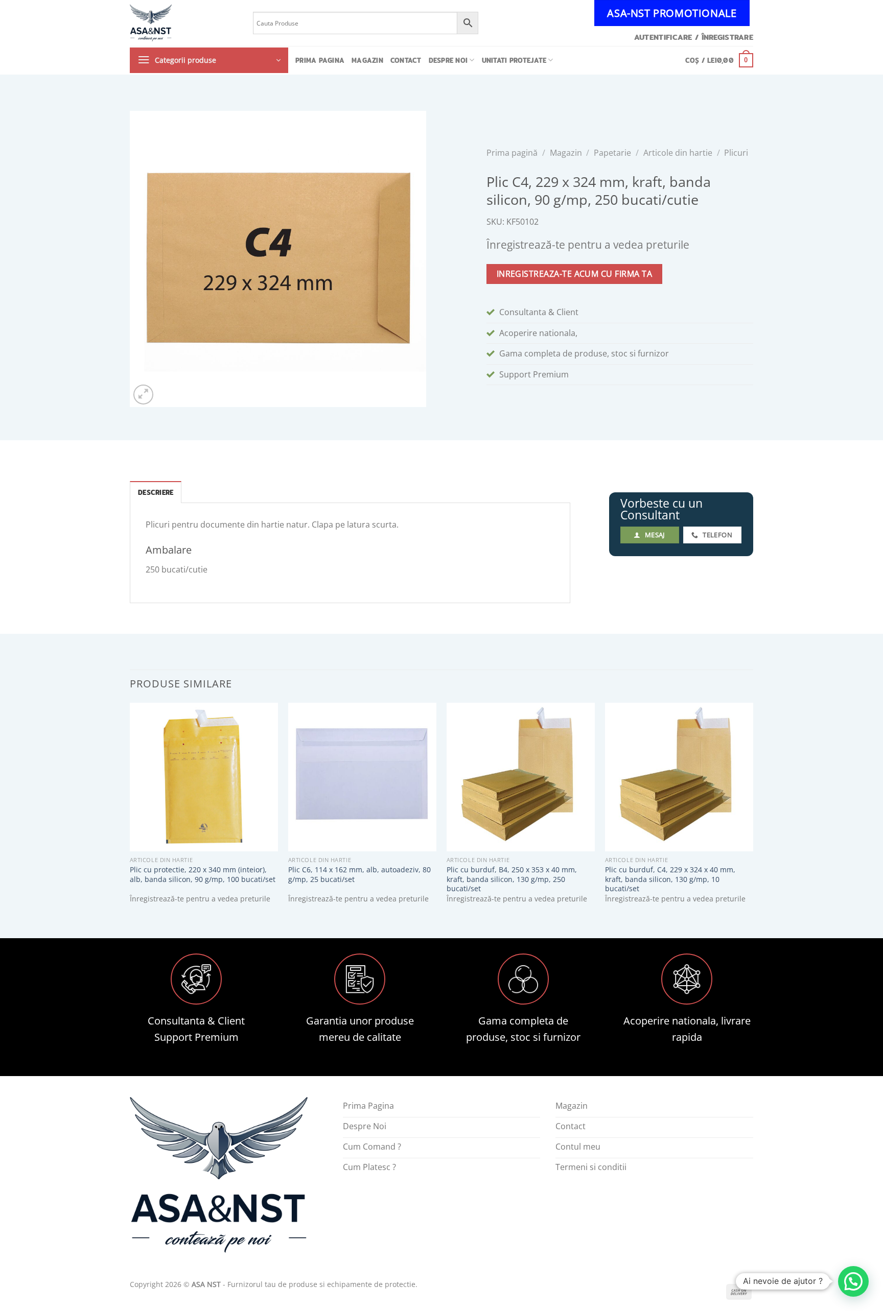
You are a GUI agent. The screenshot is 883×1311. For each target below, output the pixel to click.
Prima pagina (319, 60)
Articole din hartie (677, 152)
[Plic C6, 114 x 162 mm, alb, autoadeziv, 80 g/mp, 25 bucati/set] (362, 777)
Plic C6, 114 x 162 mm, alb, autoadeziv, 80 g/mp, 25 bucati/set (359, 874)
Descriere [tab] (155, 492)
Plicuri (736, 152)
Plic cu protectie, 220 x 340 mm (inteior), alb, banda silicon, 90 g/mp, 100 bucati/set (202, 874)
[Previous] (130, 812)
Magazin (367, 60)
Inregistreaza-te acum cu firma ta (574, 273)
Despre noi (448, 60)
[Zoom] (143, 394)
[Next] (752, 812)
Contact (406, 60)
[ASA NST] (184, 23)
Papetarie (612, 152)
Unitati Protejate (514, 60)
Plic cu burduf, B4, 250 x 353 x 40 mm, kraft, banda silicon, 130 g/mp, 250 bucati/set (512, 879)
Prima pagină (512, 152)
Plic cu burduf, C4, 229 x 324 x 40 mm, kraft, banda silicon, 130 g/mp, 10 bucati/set (670, 879)
